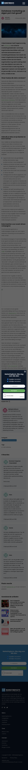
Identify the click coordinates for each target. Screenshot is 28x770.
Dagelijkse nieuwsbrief (15, 379)
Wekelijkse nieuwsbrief (15, 381)
